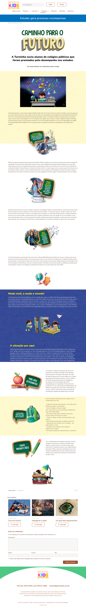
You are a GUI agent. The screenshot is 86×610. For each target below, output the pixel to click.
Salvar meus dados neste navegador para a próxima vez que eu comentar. (30, 558)
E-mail (33, 553)
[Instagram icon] (45, 605)
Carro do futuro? (14, 521)
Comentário (11, 537)
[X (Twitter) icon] (43, 605)
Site (56, 553)
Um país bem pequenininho (66, 521)
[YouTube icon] (44, 605)
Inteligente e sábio (39, 521)
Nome (10, 553)
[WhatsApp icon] (40, 605)
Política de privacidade (61, 602)
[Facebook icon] (41, 605)
